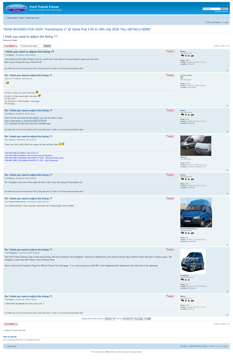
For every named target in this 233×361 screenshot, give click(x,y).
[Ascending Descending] (142, 319)
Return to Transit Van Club (15, 330)
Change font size (226, 17)
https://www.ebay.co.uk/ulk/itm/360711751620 (26, 121)
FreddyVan (13, 253)
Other (21, 18)
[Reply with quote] (170, 51)
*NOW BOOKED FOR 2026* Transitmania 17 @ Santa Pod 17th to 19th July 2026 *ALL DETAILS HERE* (77, 29)
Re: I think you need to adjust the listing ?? (28, 75)
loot (10, 78)
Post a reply (7, 45)
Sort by (119, 319)
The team (184, 346)
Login (226, 22)
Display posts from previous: (93, 319)
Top (227, 70)
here (37, 101)
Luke (15, 40)
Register (217, 22)
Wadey (11, 55)
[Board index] (17, 8)
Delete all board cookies (198, 346)
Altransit (12, 140)
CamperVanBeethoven (17, 202)
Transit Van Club (32, 18)
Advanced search (221, 11)
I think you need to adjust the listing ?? (30, 36)
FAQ (209, 22)
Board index (12, 18)
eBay (24, 59)
